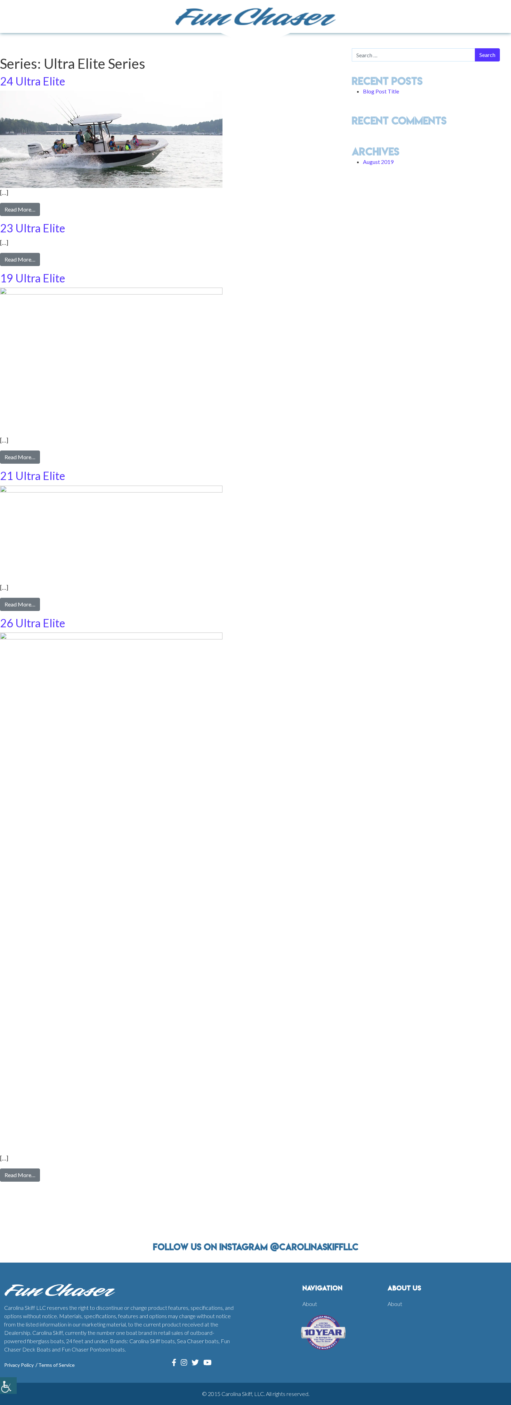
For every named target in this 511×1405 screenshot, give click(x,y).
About (309, 1303)
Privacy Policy (19, 1365)
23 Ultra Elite (32, 228)
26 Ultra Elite (32, 623)
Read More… (22, 209)
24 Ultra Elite (32, 81)
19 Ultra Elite (32, 278)
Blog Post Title (381, 91)
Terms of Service (56, 1365)
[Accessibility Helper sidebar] (8, 1385)
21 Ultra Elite (32, 475)
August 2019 (378, 161)
